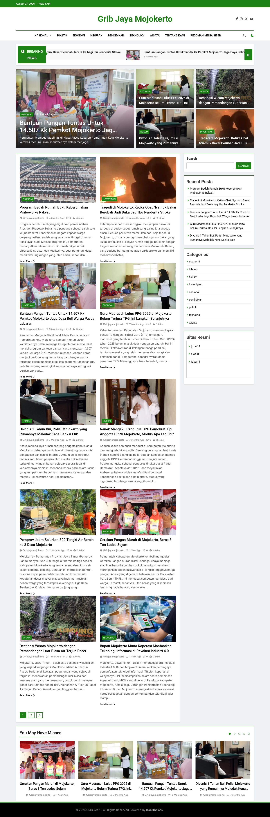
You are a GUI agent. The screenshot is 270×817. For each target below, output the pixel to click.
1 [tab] (230, 734)
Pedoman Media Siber (205, 35)
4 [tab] (244, 734)
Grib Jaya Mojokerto (135, 19)
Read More (26, 261)
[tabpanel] (47, 769)
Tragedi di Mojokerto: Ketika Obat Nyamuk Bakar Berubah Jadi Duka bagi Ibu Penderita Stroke (224, 143)
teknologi (137, 35)
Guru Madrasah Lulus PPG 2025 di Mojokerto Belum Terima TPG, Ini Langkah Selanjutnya (67, 130)
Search (191, 158)
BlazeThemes (154, 809)
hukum (144, 131)
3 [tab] (239, 734)
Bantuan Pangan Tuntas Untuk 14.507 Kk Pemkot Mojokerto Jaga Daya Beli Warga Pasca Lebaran (155, 52)
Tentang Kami (175, 35)
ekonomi (79, 35)
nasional (41, 35)
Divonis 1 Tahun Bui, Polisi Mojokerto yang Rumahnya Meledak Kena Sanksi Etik (159, 143)
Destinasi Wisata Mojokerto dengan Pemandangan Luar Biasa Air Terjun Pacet (224, 103)
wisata (155, 35)
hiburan (96, 35)
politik (62, 35)
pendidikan (116, 35)
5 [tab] (249, 734)
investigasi (206, 131)
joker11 (195, 346)
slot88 (195, 354)
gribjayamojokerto (33, 218)
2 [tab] (234, 734)
